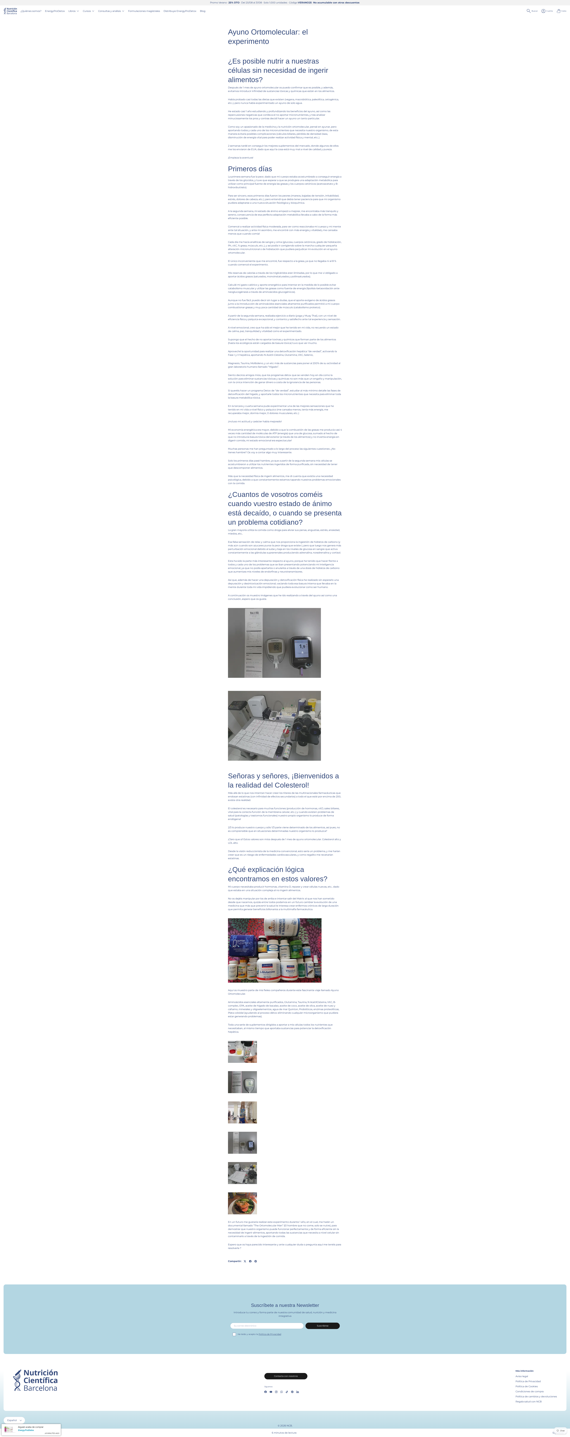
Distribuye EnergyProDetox (180, 11)
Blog (202, 11)
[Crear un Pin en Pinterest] (255, 1261)
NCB (289, 1425)
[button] (561, 11)
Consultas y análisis (109, 11)
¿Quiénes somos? (30, 11)
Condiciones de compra (530, 1391)
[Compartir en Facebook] (250, 1261)
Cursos (87, 11)
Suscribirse (322, 1325)
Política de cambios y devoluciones (536, 1396)
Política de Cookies (527, 1386)
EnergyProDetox (55, 11)
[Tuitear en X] (245, 1261)
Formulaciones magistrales (144, 11)
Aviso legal (522, 1376)
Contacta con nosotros (286, 1376)
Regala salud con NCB (529, 1401)
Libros (72, 11)
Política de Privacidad (270, 1334)
